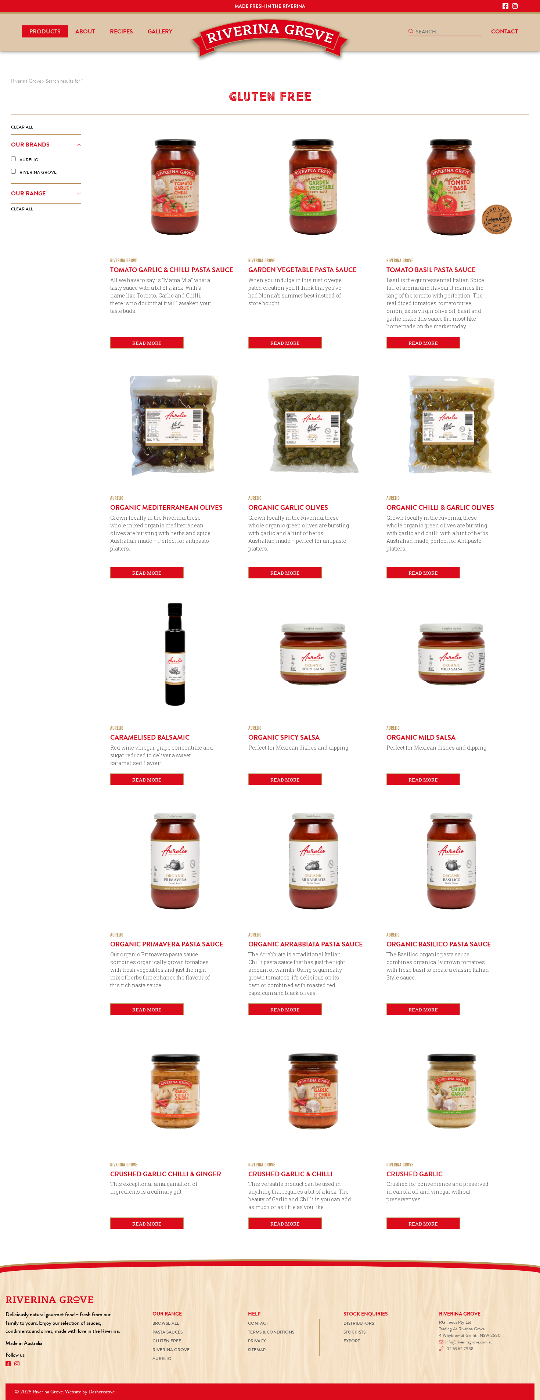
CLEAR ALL (22, 127)
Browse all (165, 1323)
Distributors (358, 1323)
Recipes (121, 31)
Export (351, 1341)
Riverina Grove (171, 1350)
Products (45, 31)
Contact (504, 31)
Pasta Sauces (167, 1332)
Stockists (354, 1332)
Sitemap (257, 1350)
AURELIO (29, 160)
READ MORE (147, 343)
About (85, 31)
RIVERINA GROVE (38, 172)
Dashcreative (102, 1391)
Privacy (257, 1341)
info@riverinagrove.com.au (469, 1342)
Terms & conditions (271, 1332)
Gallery (160, 31)
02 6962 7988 (460, 1349)
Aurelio (162, 1359)
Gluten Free (166, 1341)
